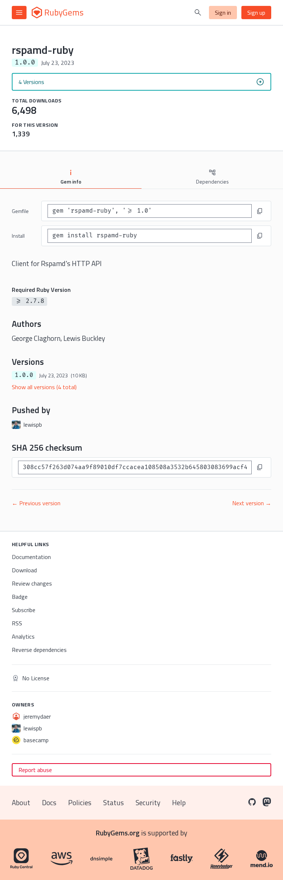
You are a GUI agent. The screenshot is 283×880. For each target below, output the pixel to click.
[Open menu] (19, 12)
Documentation (31, 556)
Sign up (256, 12)
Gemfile (20, 211)
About (21, 802)
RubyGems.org (118, 832)
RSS (17, 623)
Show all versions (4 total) (44, 387)
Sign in (223, 12)
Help (179, 802)
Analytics (23, 636)
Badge (20, 596)
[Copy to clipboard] (260, 211)
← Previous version (36, 503)
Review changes (32, 583)
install (18, 236)
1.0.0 (24, 375)
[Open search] (198, 12)
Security (148, 802)
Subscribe (23, 609)
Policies (79, 802)
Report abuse (35, 769)
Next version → (251, 503)
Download (24, 570)
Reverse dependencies (39, 649)
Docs (49, 802)
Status (113, 802)
